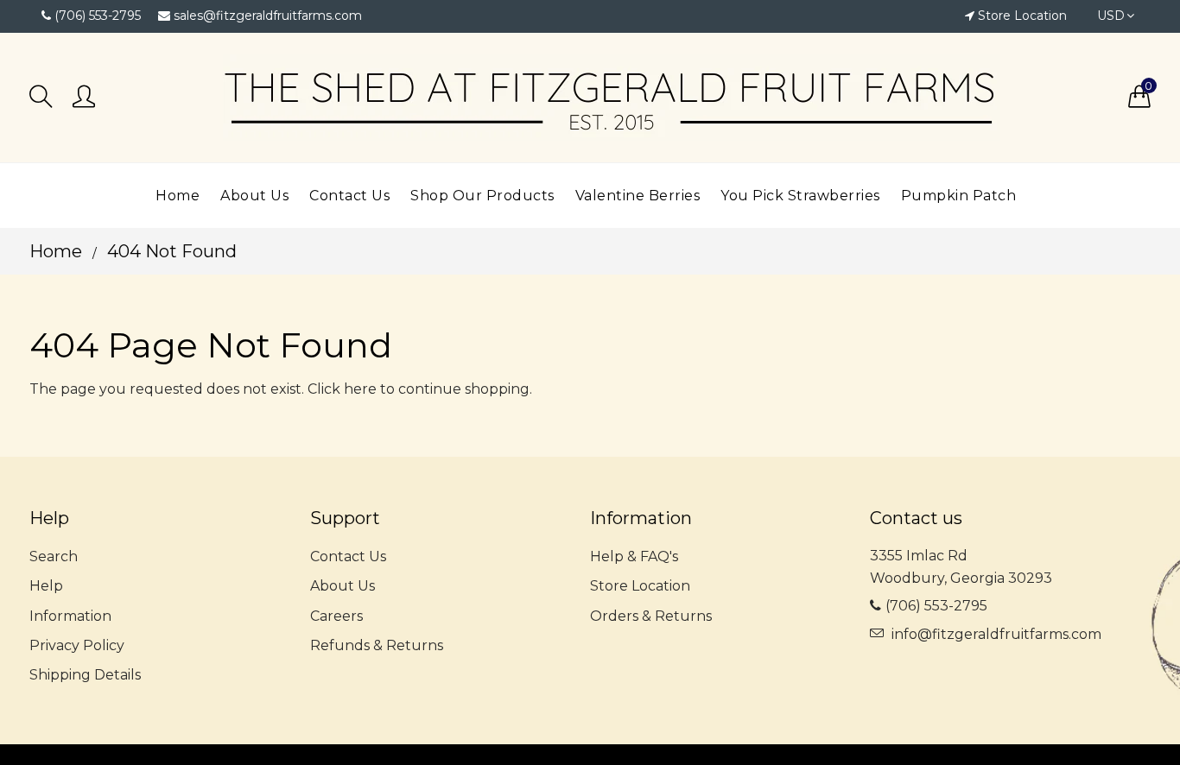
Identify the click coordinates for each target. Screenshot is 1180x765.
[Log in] (84, 97)
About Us (342, 586)
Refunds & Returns (376, 645)
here (360, 389)
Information (70, 616)
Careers (336, 616)
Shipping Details (85, 675)
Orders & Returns (651, 616)
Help (46, 586)
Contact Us (348, 556)
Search (53, 556)
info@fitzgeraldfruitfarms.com (996, 634)
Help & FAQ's (634, 556)
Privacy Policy (76, 645)
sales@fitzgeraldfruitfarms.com (268, 15)
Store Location (1022, 15)
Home (55, 251)
